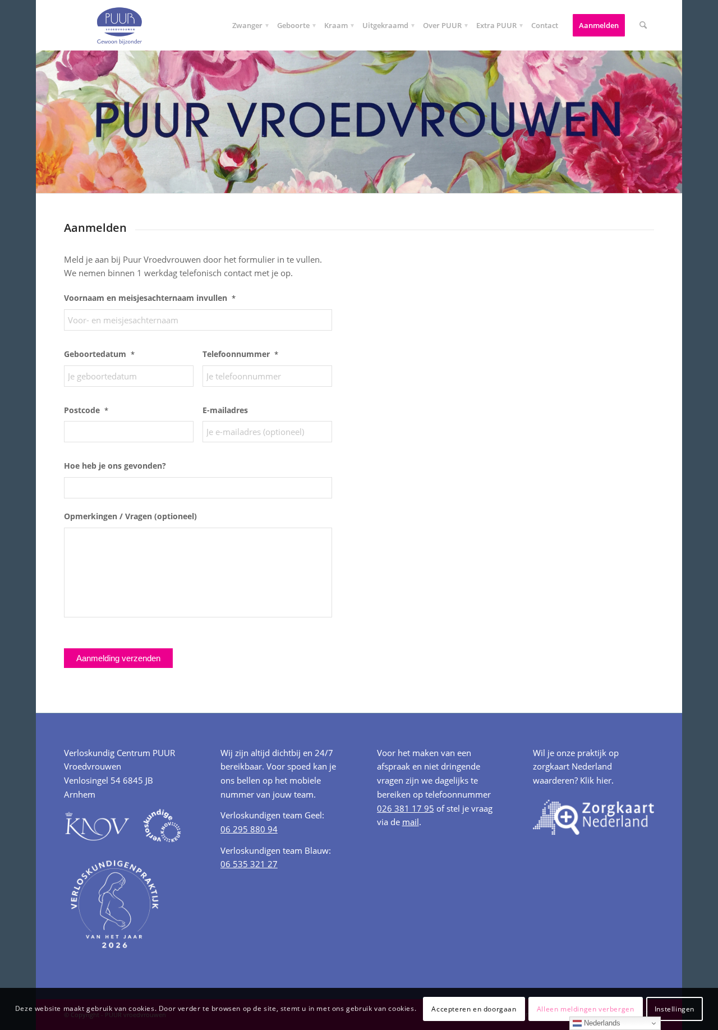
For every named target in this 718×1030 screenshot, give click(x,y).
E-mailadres (225, 410)
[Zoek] (643, 25)
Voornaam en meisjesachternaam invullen (150, 298)
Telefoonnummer (240, 354)
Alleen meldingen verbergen (585, 1008)
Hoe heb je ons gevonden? (115, 466)
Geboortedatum (99, 354)
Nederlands (601, 1023)
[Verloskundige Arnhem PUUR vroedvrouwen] (119, 25)
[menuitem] (247, 25)
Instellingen (674, 1008)
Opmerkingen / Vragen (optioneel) (130, 516)
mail (410, 821)
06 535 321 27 (249, 863)
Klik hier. (597, 780)
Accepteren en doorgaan (473, 1008)
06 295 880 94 (249, 829)
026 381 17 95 (405, 808)
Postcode (86, 410)
